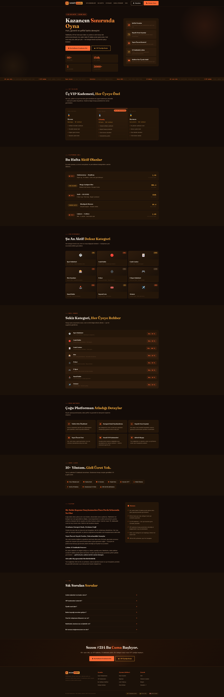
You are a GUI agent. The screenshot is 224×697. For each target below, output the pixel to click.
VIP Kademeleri (91, 3)
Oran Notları (122, 685)
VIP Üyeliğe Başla (102, 48)
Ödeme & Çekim (144, 679)
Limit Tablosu (122, 682)
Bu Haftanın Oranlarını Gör (78, 48)
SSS (126, 3)
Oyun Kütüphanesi (102, 675)
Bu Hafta (101, 3)
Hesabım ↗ (143, 685)
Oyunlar (108, 3)
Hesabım (138, 3)
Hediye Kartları (102, 685)
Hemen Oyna (152, 3)
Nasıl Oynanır (118, 3)
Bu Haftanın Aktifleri (103, 682)
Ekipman (121, 679)
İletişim (142, 682)
